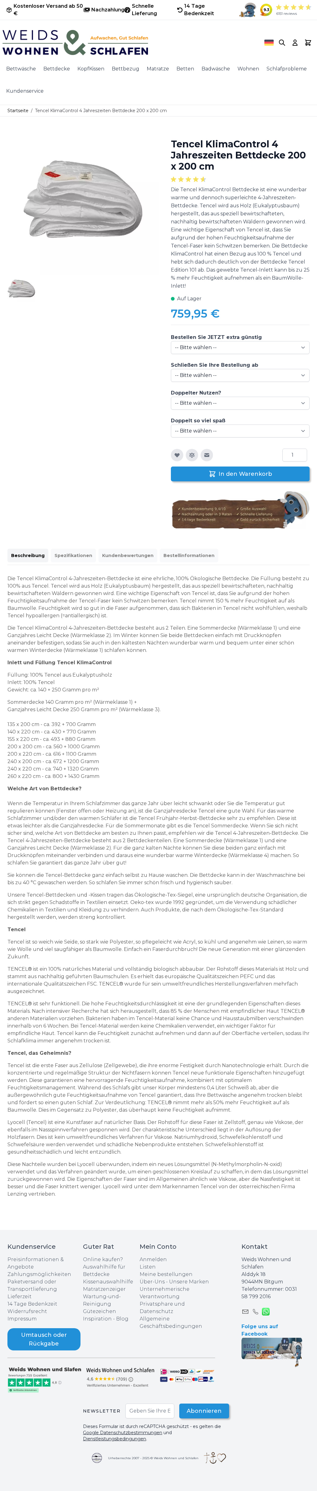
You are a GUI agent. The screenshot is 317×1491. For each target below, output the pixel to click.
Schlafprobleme (287, 69)
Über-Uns (152, 1282)
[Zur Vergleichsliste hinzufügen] (192, 455)
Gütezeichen (99, 1311)
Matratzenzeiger (104, 1289)
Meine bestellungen (166, 1274)
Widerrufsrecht (27, 1311)
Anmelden (153, 1259)
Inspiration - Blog (105, 1319)
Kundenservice (25, 91)
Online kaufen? (103, 1259)
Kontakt (254, 1246)
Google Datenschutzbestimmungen (122, 1432)
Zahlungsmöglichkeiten (39, 1274)
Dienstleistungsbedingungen (114, 1439)
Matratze (158, 69)
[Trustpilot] (45, 1379)
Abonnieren (204, 1411)
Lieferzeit (19, 1296)
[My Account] (295, 42)
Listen (148, 1267)
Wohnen (248, 69)
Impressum (22, 1319)
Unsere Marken (189, 1282)
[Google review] (120, 1377)
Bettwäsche (21, 69)
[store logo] (124, 42)
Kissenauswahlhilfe (108, 1282)
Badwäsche (216, 69)
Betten (185, 69)
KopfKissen (90, 69)
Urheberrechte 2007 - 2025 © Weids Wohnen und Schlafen (153, 1458)
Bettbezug (125, 69)
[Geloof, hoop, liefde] (214, 1458)
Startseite (17, 110)
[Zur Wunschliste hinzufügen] (177, 455)
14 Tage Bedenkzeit (32, 1304)
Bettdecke (56, 69)
